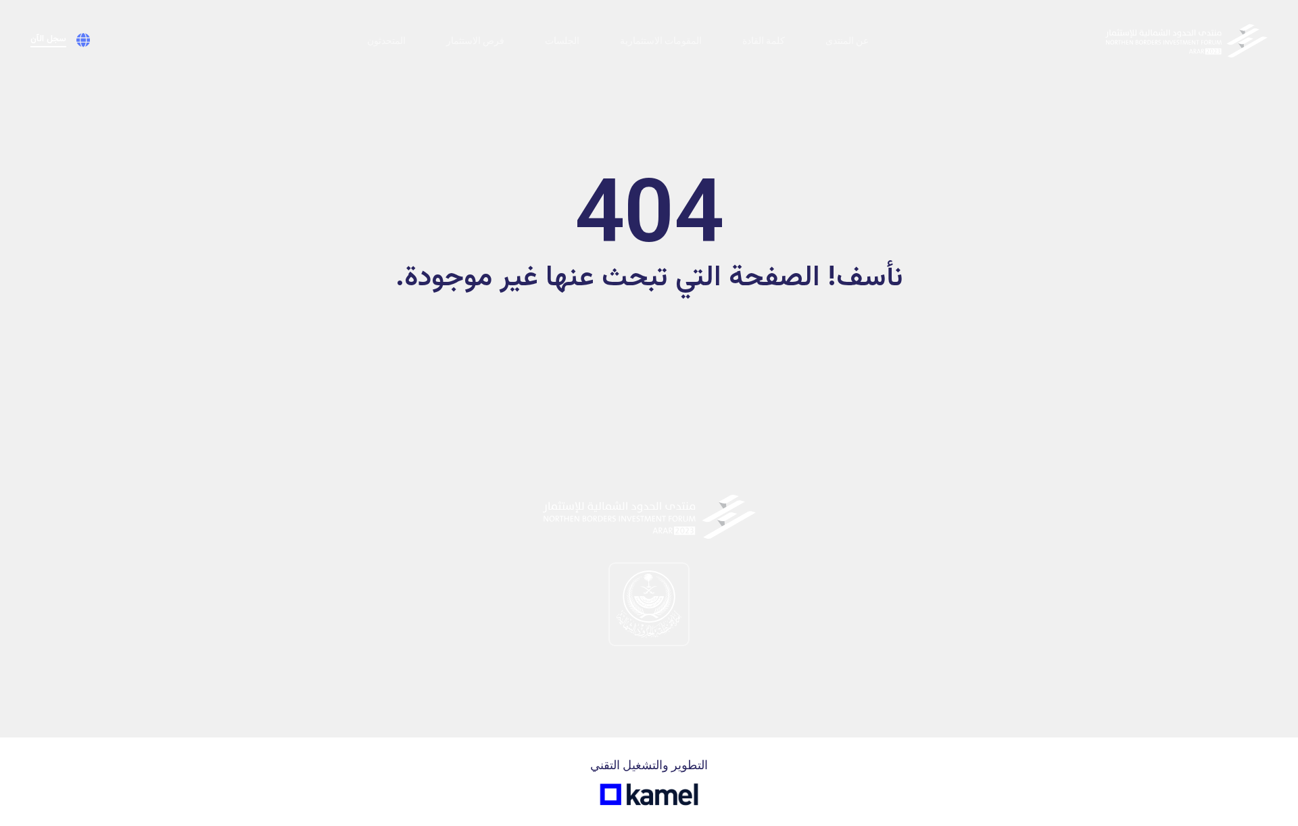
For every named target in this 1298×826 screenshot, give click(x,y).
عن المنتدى (847, 40)
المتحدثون (386, 40)
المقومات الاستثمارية (661, 40)
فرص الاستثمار (475, 40)
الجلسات (562, 40)
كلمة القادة (763, 40)
